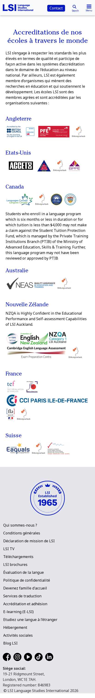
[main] (47, 230)
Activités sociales (18, 635)
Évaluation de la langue (23, 572)
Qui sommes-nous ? (20, 525)
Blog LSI (10, 643)
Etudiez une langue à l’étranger (30, 619)
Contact (56, 8)
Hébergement (15, 627)
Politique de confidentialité (26, 580)
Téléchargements (18, 556)
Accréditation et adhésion (25, 603)
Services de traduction (22, 596)
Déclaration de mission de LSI (29, 540)
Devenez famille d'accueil (25, 588)
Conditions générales (21, 533)
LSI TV (9, 548)
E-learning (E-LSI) (18, 611)
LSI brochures (15, 564)
